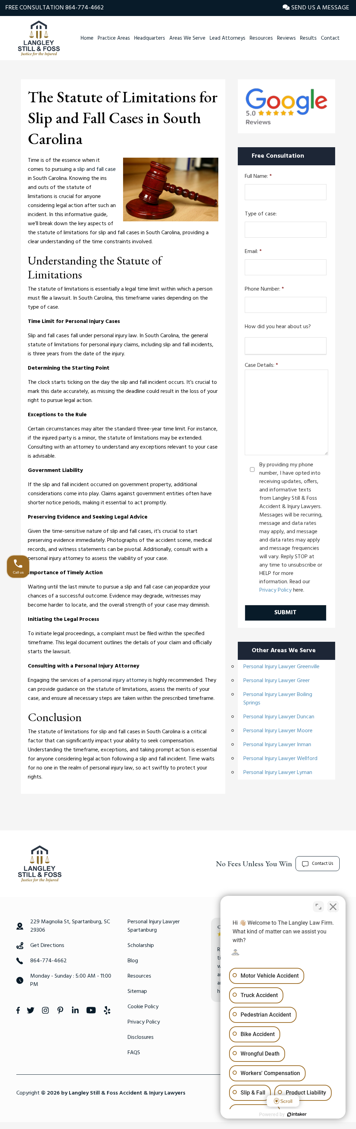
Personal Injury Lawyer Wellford (280, 758)
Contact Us (322, 863)
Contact (330, 38)
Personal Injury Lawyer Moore (278, 730)
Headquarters (149, 38)
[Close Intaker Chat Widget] (333, 906)
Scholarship (141, 945)
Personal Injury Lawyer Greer (276, 680)
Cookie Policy (143, 1006)
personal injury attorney (119, 680)
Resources (261, 38)
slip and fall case (96, 169)
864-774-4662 (84, 8)
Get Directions (47, 945)
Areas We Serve (187, 38)
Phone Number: (264, 289)
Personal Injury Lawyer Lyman (277, 772)
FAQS (134, 1052)
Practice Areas (114, 38)
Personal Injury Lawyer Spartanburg (154, 926)
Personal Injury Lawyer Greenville (281, 666)
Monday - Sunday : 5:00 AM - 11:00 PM (70, 980)
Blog (133, 960)
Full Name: (258, 176)
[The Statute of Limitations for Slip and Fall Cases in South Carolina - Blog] (39, 38)
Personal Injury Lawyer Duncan (278, 716)
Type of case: (261, 214)
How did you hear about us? (278, 327)
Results (308, 38)
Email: (253, 251)
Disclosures (141, 1037)
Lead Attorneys (227, 38)
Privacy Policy (275, 590)
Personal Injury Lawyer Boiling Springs (277, 699)
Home (87, 38)
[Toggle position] (318, 906)
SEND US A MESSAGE (319, 8)
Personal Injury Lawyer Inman (277, 744)
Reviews (286, 38)
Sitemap (137, 991)
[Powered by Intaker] (296, 1114)
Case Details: (261, 365)
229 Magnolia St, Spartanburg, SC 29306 (70, 926)
